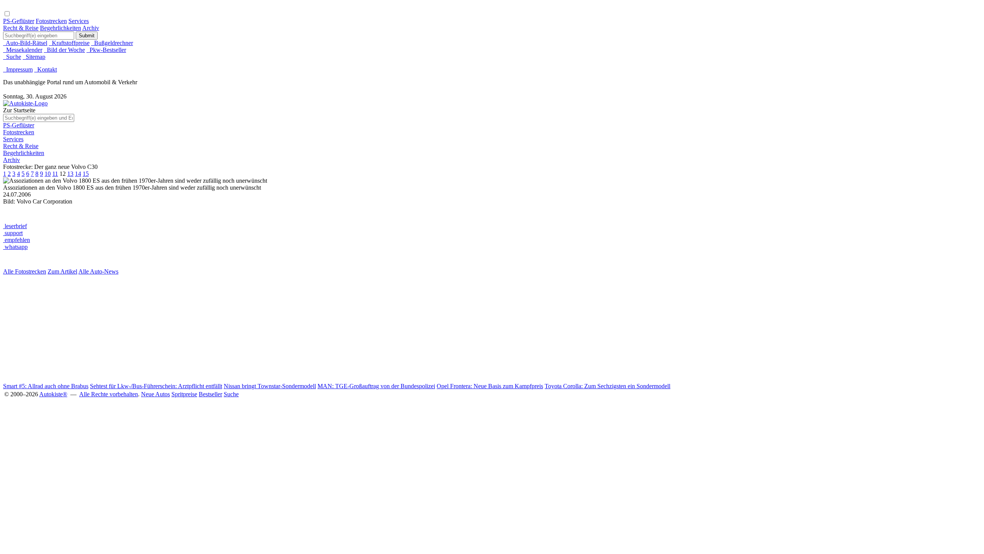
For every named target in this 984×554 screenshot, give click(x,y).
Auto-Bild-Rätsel (25, 43)
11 (55, 173)
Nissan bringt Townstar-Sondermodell (270, 386)
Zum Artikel (62, 271)
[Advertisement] (233, 329)
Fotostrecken (51, 21)
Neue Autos (155, 394)
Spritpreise (184, 394)
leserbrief (15, 226)
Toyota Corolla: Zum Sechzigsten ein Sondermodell (607, 386)
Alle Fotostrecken (24, 271)
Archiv (90, 28)
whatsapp (15, 247)
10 (48, 173)
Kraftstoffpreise (69, 43)
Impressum (18, 69)
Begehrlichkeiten (60, 28)
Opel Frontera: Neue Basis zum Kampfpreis (490, 386)
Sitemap (34, 56)
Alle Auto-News (98, 271)
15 (86, 173)
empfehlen (16, 240)
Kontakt (45, 69)
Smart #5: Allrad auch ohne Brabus (45, 386)
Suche (12, 56)
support (13, 233)
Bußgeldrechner (112, 43)
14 (78, 173)
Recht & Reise (20, 28)
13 (70, 173)
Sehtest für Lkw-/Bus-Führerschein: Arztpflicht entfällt (156, 386)
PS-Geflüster (18, 21)
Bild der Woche (64, 50)
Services (78, 21)
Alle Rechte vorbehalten (108, 394)
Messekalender (22, 50)
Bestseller (210, 394)
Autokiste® (53, 394)
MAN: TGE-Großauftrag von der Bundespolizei (376, 386)
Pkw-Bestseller (106, 50)
